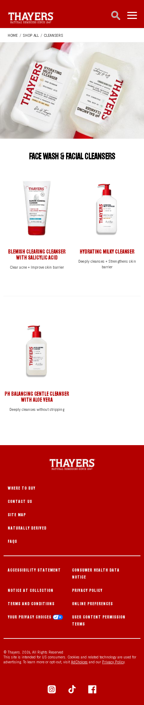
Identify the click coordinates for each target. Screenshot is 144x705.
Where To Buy (21, 488)
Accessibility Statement (34, 570)
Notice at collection (30, 590)
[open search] (115, 16)
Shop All (30, 35)
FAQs (12, 541)
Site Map (17, 514)
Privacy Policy (87, 590)
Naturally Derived (27, 528)
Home (13, 35)
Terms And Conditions (31, 603)
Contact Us (20, 501)
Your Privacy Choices (30, 617)
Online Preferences (92, 603)
